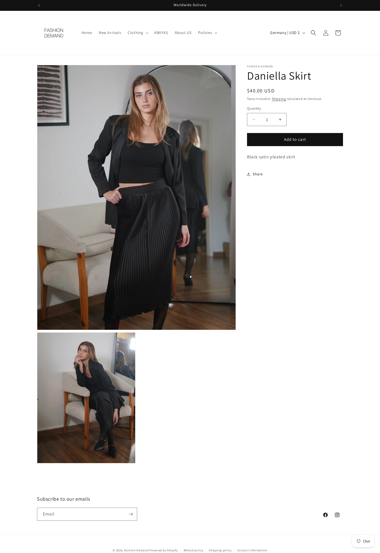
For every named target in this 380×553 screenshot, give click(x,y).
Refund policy (193, 550)
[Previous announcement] (39, 5)
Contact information (252, 550)
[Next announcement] (341, 5)
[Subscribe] (131, 514)
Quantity (254, 108)
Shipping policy (220, 550)
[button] (137, 32)
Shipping (279, 99)
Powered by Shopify (163, 550)
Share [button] (258, 173)
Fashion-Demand (136, 550)
